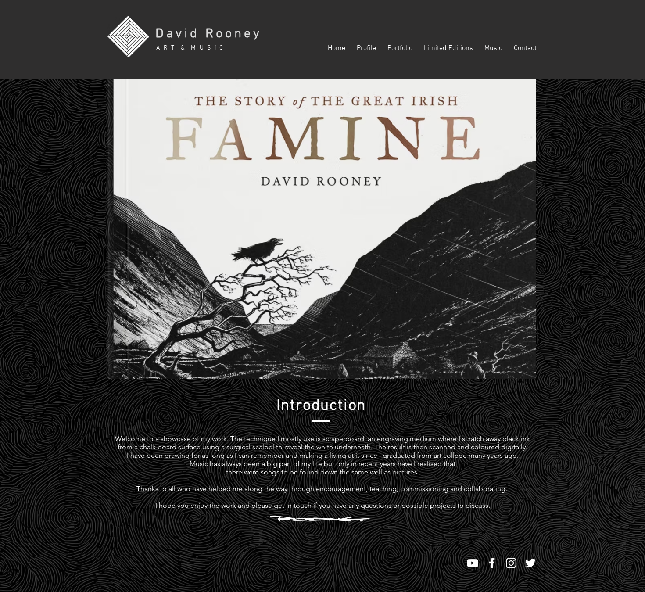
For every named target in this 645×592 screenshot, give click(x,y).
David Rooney (208, 34)
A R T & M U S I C (190, 48)
